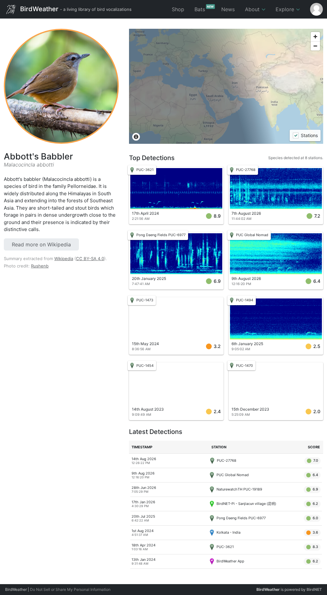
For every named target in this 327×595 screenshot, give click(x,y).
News (228, 9)
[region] (226, 86)
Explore (286, 9)
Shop (178, 9)
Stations (308, 135)
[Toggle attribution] (136, 137)
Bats (204, 8)
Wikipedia (63, 258)
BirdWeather (75, 8)
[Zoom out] (315, 45)
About (253, 9)
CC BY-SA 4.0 (90, 258)
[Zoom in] (315, 36)
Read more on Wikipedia (41, 244)
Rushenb (40, 265)
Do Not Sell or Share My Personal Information (70, 589)
